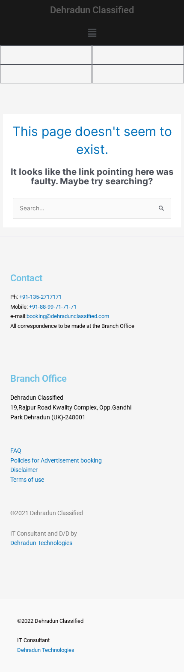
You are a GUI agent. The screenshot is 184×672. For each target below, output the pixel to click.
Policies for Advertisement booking (56, 460)
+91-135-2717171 (40, 297)
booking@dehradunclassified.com (68, 316)
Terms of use (27, 479)
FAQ (15, 450)
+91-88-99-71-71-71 (53, 307)
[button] (92, 33)
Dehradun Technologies (41, 542)
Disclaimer (24, 469)
